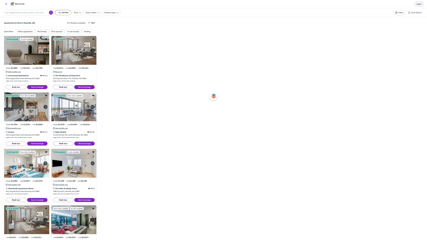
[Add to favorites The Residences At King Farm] (93, 39)
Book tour (16, 87)
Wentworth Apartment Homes (21, 188)
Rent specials (56, 31)
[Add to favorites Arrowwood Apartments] (46, 39)
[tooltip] (13, 72)
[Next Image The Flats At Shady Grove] (93, 163)
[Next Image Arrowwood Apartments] (45, 50)
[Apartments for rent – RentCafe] (18, 4)
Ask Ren (65, 12)
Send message (37, 87)
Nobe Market (60, 132)
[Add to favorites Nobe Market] (93, 96)
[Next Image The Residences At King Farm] (93, 50)
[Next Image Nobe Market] (93, 107)
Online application (25, 31)
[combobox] (29, 12)
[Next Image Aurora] (45, 107)
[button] (26, 50)
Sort (93, 23)
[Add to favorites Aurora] (46, 96)
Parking (87, 31)
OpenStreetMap (273, 233)
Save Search (416, 12)
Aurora (11, 132)
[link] (419, 4)
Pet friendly (42, 31)
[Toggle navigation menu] (6, 4)
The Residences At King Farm (67, 75)
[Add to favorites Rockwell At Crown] (93, 208)
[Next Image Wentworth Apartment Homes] (45, 163)
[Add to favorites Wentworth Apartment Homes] (46, 152)
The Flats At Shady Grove (66, 188)
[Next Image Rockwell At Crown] (93, 220)
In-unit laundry (73, 31)
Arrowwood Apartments (18, 75)
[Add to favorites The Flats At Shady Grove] (93, 152)
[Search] (51, 13)
